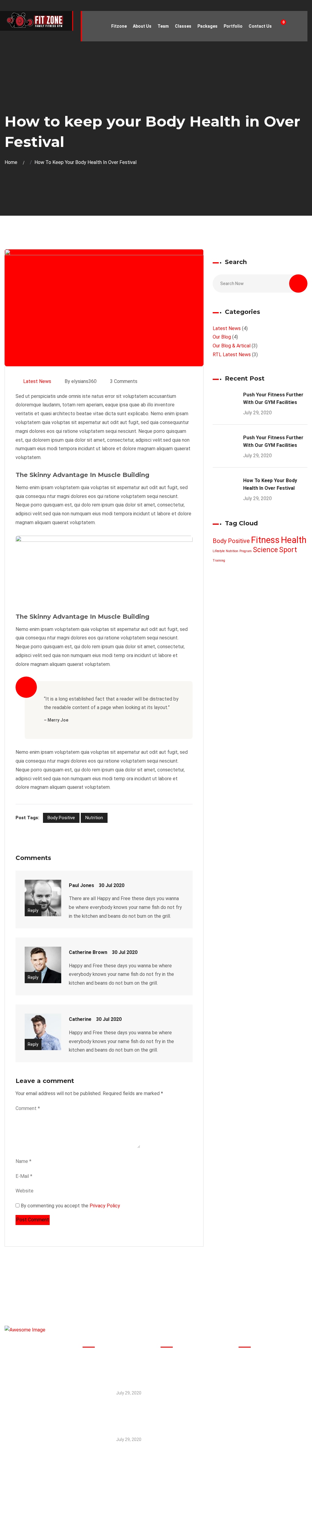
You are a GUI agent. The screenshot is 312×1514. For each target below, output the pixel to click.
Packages (207, 26)
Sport (288, 550)
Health (294, 540)
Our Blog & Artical (231, 346)
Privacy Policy (104, 1206)
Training (219, 560)
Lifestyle (219, 551)
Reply (33, 910)
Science (265, 550)
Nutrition (94, 817)
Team (163, 26)
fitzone (119, 26)
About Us (142, 26)
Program (245, 551)
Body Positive (61, 817)
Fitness (265, 540)
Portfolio (233, 26)
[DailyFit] (36, 20)
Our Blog (222, 337)
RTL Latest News (232, 354)
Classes (183, 26)
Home (12, 162)
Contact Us (260, 26)
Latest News (37, 381)
